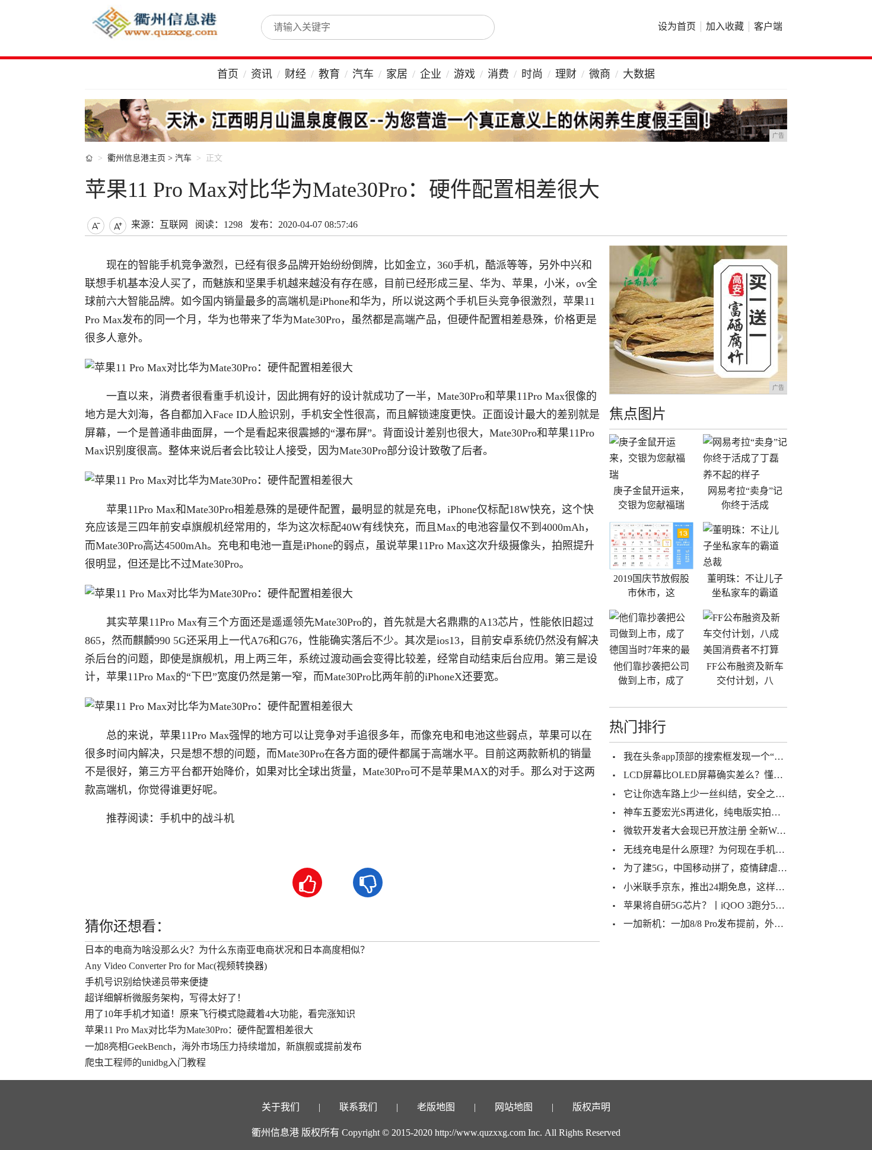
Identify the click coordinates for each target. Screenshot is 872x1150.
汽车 (363, 74)
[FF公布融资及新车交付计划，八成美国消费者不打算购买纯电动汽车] (745, 633)
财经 (295, 74)
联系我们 (358, 1107)
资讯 (261, 74)
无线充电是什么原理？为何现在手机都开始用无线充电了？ (746, 850)
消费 (498, 74)
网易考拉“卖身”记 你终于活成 (745, 498)
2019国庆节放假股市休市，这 (651, 586)
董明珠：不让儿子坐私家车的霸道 (745, 586)
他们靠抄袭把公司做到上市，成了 (651, 673)
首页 (227, 74)
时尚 (532, 74)
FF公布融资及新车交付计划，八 (745, 673)
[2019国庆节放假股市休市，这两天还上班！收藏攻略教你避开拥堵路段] (651, 545)
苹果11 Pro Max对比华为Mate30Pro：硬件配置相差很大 (199, 1030)
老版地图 (436, 1107)
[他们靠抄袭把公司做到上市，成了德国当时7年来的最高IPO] (651, 633)
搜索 (473, 27)
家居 (397, 74)
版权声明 (591, 1107)
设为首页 (677, 26)
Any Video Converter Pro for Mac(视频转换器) (176, 966)
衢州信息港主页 (136, 158)
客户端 (768, 26)
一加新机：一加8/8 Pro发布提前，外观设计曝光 (722, 924)
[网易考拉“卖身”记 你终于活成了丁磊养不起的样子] (745, 458)
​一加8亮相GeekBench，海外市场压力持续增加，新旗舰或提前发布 (223, 1046)
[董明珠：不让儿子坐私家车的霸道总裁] (745, 545)
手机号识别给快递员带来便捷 (146, 982)
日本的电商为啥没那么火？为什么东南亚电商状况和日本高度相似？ (227, 950)
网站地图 (514, 1107)
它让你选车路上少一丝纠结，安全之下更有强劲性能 (732, 794)
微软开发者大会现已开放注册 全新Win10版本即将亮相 (736, 831)
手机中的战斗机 (197, 818)
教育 (329, 74)
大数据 (639, 74)
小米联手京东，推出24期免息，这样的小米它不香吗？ (737, 887)
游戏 (464, 74)
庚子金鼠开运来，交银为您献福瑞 (651, 498)
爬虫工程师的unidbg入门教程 (145, 1062)
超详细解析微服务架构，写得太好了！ (165, 998)
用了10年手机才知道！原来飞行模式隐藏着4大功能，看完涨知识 (220, 1014)
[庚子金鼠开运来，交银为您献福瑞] (651, 458)
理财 (566, 74)
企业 (430, 74)
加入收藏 (725, 26)
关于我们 (281, 1107)
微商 (599, 74)
